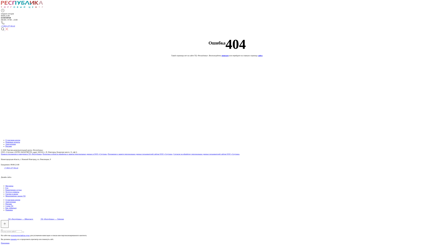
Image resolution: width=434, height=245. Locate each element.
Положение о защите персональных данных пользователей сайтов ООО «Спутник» (140, 154)
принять (14, 239)
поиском (225, 56)
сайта (260, 56)
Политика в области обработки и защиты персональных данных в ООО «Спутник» (75, 154)
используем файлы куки (20, 235)
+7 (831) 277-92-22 (11, 168)
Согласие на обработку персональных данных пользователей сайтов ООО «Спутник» (206, 154)
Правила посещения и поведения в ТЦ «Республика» (21, 154)
